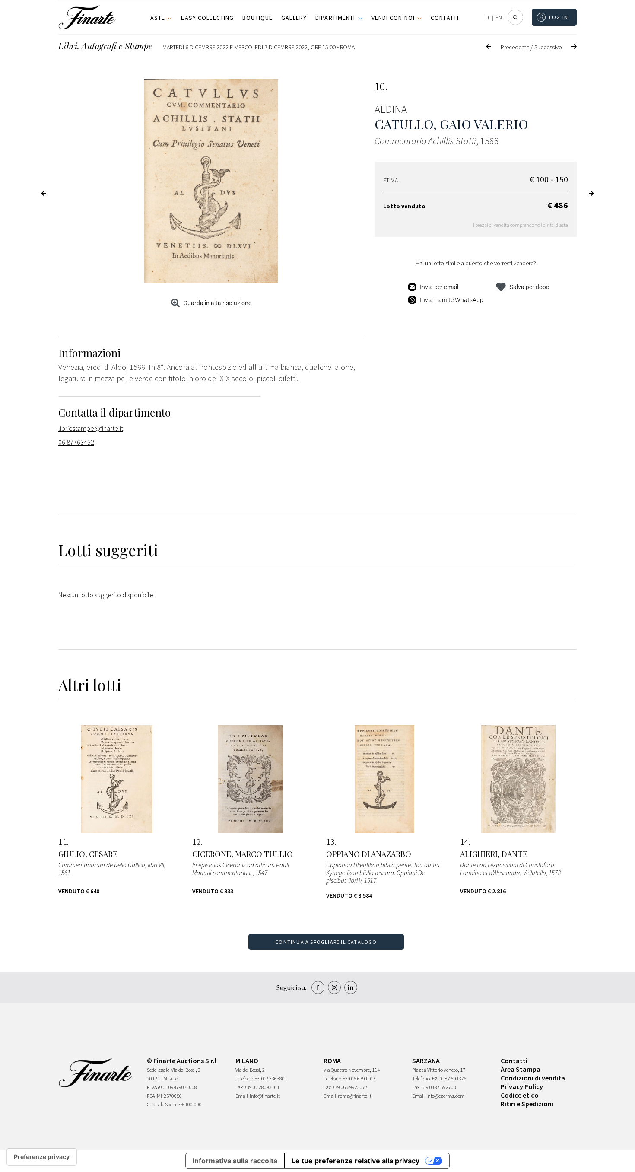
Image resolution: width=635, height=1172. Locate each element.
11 (62, 842)
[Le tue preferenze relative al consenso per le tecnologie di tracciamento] (41, 1157)
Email (241, 1095)
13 (330, 842)
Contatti (445, 18)
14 (464, 842)
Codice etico (520, 1095)
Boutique (257, 18)
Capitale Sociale (163, 1104)
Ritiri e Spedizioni (527, 1103)
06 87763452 (76, 442)
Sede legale (158, 1070)
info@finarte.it (265, 1095)
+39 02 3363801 (271, 1078)
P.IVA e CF (157, 1087)
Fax (239, 1087)
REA (151, 1095)
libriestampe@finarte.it (90, 428)
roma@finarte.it (354, 1095)
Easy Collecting (207, 18)
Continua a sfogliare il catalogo (326, 942)
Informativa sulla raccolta (235, 1160)
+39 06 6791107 (359, 1078)
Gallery (294, 18)
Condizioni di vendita (533, 1077)
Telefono (244, 1078)
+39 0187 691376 (449, 1078)
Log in (558, 17)
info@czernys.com (445, 1095)
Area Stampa (520, 1069)
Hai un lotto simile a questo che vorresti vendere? (476, 263)
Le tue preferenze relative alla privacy (355, 1160)
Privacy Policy (522, 1086)
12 (196, 842)
